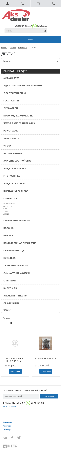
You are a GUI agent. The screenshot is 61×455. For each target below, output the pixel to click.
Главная (4, 48)
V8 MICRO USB (8, 203)
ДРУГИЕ (6, 214)
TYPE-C (6, 211)
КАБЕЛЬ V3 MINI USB (45, 358)
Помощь (7, 430)
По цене (6, 318)
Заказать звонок (10, 406)
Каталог (13, 48)
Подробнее (15, 371)
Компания (7, 422)
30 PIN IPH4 (7, 206)
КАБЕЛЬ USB (22, 48)
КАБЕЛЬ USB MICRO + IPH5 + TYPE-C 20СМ (14, 359)
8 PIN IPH (6, 209)
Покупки (7, 426)
